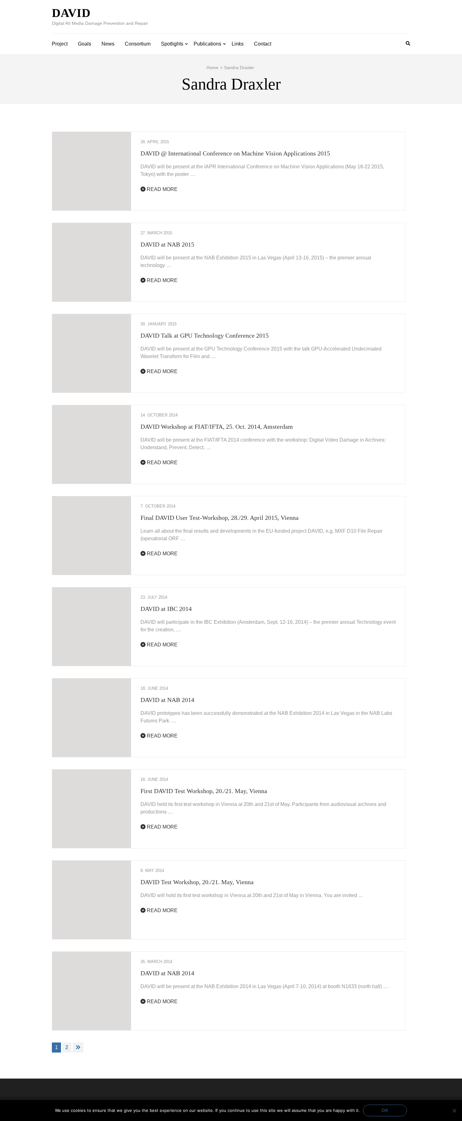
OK (385, 1110)
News (108, 43)
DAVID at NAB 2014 (167, 699)
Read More (162, 189)
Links (238, 43)
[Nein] (454, 1110)
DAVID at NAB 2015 (167, 244)
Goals (84, 43)
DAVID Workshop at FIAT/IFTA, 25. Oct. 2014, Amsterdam (216, 426)
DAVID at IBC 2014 (166, 608)
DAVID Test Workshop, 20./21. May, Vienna (197, 882)
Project (60, 43)
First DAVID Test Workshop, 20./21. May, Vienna (203, 790)
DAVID (71, 12)
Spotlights (172, 43)
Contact (262, 43)
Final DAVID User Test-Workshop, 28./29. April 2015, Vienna (219, 517)
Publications (207, 43)
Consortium (138, 43)
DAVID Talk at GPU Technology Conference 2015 (204, 335)
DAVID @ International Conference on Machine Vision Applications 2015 (235, 153)
